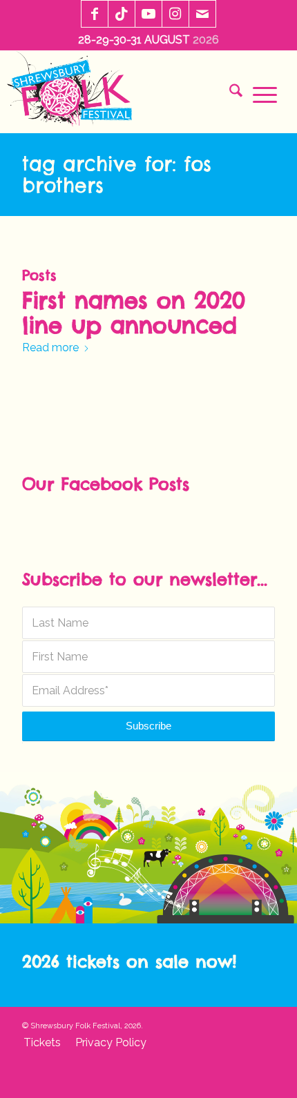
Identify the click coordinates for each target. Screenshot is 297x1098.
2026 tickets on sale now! (129, 961)
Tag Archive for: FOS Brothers (116, 174)
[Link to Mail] (202, 14)
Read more (50, 347)
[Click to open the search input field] (230, 93)
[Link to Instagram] (175, 14)
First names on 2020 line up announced (133, 313)
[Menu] (259, 93)
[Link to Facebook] (95, 14)
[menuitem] (230, 93)
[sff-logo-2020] (73, 91)
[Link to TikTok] (121, 14)
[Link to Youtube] (148, 14)
